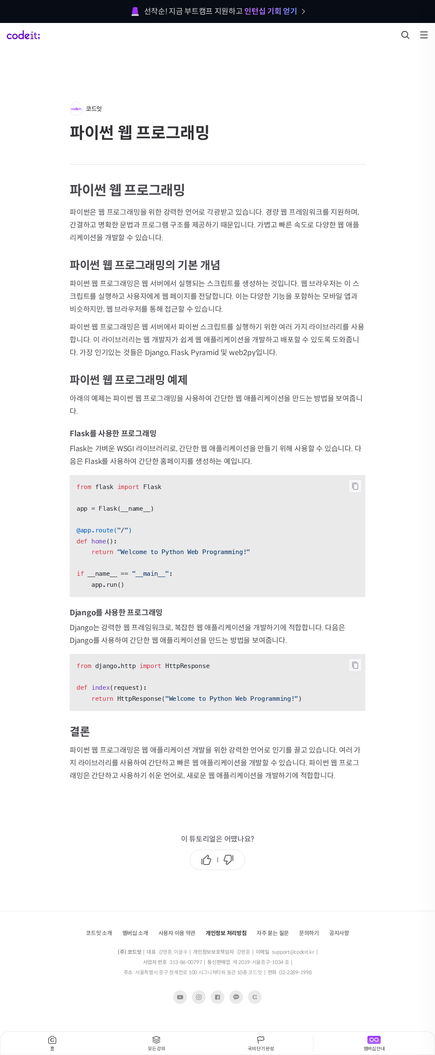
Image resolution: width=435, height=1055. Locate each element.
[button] (135, 932)
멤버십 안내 (374, 1049)
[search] (405, 35)
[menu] (424, 35)
